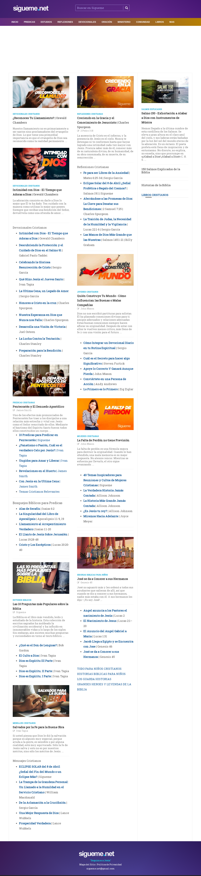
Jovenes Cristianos (87, 291)
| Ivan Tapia (41, 450)
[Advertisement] (100, 49)
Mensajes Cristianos (24, 723)
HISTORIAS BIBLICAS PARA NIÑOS (101, 674)
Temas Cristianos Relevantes (39, 491)
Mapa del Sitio (87, 864)
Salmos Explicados (151, 109)
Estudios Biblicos (22, 600)
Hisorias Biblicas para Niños (92, 574)
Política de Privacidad (109, 864)
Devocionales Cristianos (26, 114)
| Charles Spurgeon (103, 122)
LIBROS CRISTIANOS (154, 195)
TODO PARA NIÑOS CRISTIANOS (99, 669)
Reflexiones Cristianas (90, 114)
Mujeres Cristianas (88, 436)
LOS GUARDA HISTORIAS (94, 679)
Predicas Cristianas (24, 402)
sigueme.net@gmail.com (101, 868)
